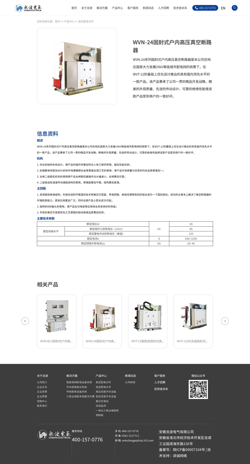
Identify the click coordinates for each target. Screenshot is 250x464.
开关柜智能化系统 (76, 387)
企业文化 (42, 387)
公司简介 (42, 382)
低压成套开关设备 (106, 396)
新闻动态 (148, 8)
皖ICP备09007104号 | (190, 449)
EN (223, 7)
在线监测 (101, 405)
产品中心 (117, 8)
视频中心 (42, 401)
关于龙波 (86, 8)
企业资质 (42, 391)
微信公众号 (198, 375)
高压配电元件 (86, 21)
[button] (225, 321)
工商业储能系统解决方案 (80, 396)
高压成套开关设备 (106, 391)
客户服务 (132, 8)
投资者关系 (180, 8)
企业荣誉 (42, 396)
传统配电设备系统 (76, 391)
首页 (74, 8)
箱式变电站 (102, 401)
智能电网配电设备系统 (79, 382)
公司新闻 (130, 382)
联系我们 (42, 405)
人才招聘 (163, 8)
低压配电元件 (103, 387)
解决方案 (102, 8)
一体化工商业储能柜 (107, 410)
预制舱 (99, 415)
